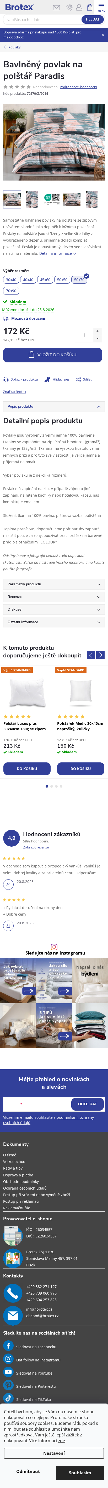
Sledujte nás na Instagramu (55, 953)
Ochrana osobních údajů (25, 1188)
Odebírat (87, 1104)
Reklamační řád (16, 1207)
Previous (91, 655)
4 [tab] (61, 786)
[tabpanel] (27, 722)
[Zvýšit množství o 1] (97, 331)
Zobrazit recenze (36, 847)
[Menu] (101, 7)
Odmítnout (28, 1471)
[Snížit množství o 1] (97, 338)
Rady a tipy (13, 1168)
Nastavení (54, 1453)
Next (100, 655)
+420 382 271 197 (41, 1286)
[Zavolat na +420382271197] (69, 7)
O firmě (9, 1154)
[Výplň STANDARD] (27, 692)
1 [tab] (47, 786)
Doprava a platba (18, 1174)
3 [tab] (56, 786)
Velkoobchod (14, 1161)
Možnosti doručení (28, 318)
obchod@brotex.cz (42, 1315)
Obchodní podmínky (21, 1181)
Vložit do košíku (57, 355)
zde (61, 1441)
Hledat (93, 19)
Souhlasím (80, 1473)
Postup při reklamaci (21, 1201)
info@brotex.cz (39, 1309)
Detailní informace (55, 253)
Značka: (14, 391)
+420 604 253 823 (41, 1299)
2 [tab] (51, 786)
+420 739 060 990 (41, 1293)
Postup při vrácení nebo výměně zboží (36, 1194)
